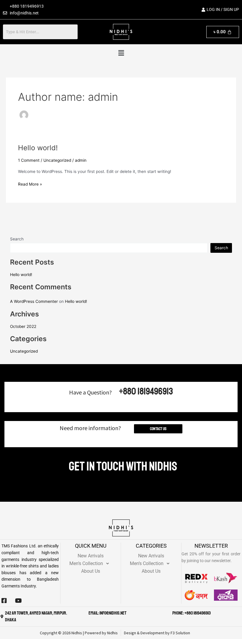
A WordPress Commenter (34, 301)
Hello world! (38, 147)
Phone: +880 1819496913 (191, 613)
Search (17, 239)
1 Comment (29, 160)
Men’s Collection (86, 563)
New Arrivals (91, 556)
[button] (121, 52)
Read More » (30, 183)
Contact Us (158, 428)
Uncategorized (57, 160)
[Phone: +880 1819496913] (169, 613)
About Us (90, 571)
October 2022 (23, 326)
